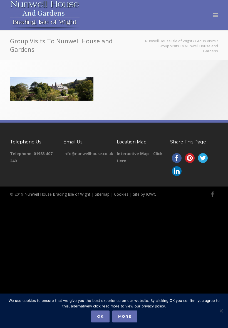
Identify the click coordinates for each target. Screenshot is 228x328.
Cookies (121, 194)
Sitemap (102, 194)
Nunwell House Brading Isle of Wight (57, 194)
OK (100, 316)
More (124, 316)
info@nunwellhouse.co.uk (88, 153)
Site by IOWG (145, 194)
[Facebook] (212, 194)
